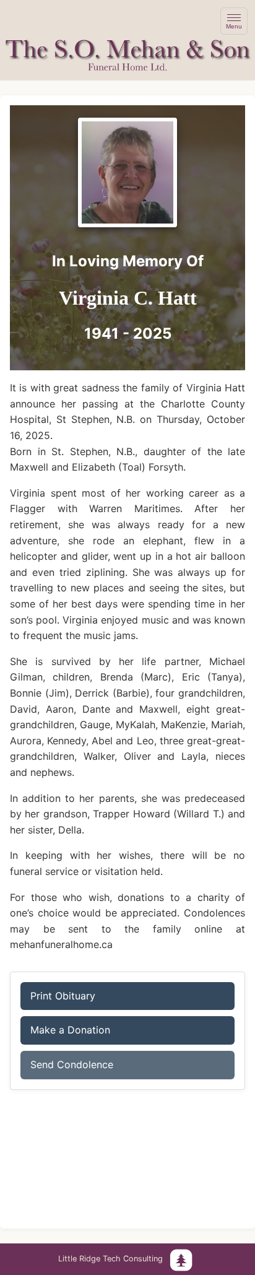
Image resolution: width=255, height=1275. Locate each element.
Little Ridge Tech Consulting (110, 1258)
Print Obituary (62, 996)
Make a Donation (70, 1030)
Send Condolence (71, 1064)
